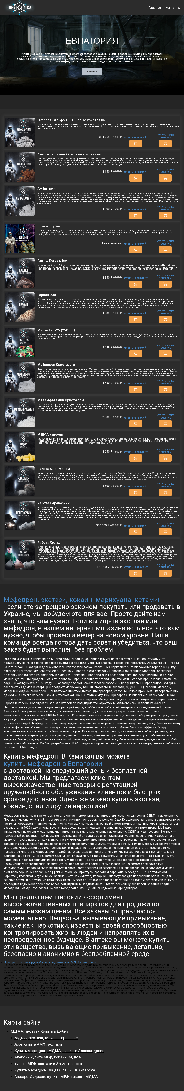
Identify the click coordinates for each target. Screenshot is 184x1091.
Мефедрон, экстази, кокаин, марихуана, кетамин (83, 600)
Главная (154, 8)
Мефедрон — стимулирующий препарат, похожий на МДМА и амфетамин (50, 962)
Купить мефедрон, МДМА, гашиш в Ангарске (54, 1070)
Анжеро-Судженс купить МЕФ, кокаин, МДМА (56, 1076)
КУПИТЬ (92, 71)
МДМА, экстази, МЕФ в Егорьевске (46, 1038)
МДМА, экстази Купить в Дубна (39, 1031)
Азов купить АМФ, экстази (38, 1044)
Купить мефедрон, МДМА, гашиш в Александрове (59, 1051)
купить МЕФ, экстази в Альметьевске (48, 1064)
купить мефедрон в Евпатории (53, 764)
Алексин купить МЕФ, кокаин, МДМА (47, 1057)
